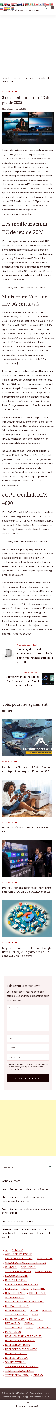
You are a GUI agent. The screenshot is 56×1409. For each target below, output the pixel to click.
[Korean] (40, 4)
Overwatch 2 (13, 1328)
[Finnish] (19, 4)
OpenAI (28, 1323)
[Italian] (33, 4)
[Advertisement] (28, 44)
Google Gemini (14, 1297)
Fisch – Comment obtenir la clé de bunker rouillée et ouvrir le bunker (27, 1211)
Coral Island (43, 1271)
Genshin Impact (14, 1293)
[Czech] (9, 4)
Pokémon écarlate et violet (23, 1336)
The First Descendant (19, 1371)
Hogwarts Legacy (16, 1306)
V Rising (38, 1375)
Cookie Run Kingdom (18, 1271)
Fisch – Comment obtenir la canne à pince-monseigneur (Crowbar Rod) (23, 1199)
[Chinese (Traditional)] (5, 4)
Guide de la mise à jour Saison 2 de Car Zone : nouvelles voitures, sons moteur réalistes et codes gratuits (27, 1233)
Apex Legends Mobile (18, 1254)
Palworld (44, 1328)
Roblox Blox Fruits (17, 1345)
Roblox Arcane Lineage (20, 1340)
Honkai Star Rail (15, 1310)
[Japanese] (37, 4)
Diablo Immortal (15, 1280)
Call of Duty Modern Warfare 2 (25, 1263)
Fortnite (39, 1289)
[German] (26, 4)
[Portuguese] (51, 4)
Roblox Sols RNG (16, 1353)
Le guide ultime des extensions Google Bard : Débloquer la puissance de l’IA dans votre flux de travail (27, 952)
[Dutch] (16, 4)
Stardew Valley (15, 1362)
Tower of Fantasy (16, 1375)
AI (6, 1250)
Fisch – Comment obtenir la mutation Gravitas (25, 1189)
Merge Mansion (14, 1319)
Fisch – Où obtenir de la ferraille (17, 1221)
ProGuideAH (23, 1393)
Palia (29, 1328)
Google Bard (37, 1293)
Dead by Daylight (16, 1276)
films (25, 1289)
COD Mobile (28, 1267)
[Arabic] (2, 4)
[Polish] (47, 4)
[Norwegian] (44, 4)
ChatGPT (10, 1267)
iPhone (46, 1310)
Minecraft (36, 1319)
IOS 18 (34, 1310)
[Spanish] (5, 8)
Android (17, 1250)
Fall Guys (11, 1289)
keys (35, 1315)
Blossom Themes (41, 1397)
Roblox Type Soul (16, 1358)
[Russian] (2, 8)
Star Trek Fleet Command (21, 1366)
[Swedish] (9, 8)
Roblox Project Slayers (21, 1349)
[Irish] (30, 4)
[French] (23, 4)
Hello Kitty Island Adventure (24, 1302)
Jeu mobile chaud (16, 1315)
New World (12, 1323)
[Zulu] (12, 8)
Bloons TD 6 (44, 1258)
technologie (10, 92)
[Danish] (12, 4)
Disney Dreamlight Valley (21, 1284)
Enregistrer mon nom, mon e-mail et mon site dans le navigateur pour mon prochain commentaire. (29, 1066)
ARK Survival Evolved (18, 1258)
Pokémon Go (13, 1332)
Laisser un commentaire (28, 1406)
